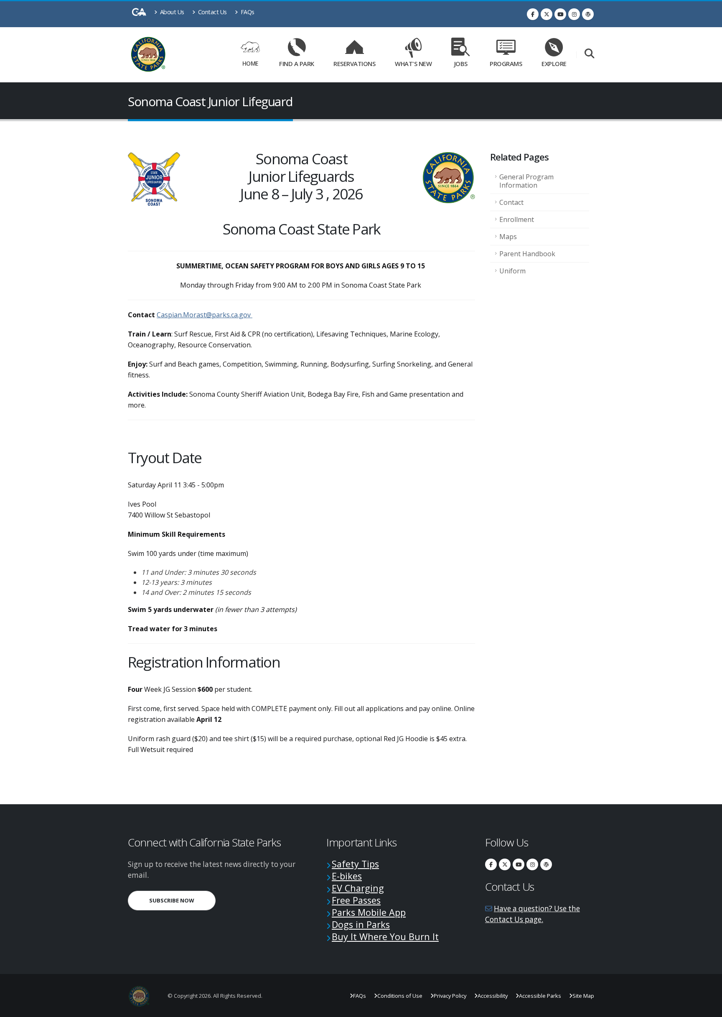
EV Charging (358, 888)
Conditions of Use (399, 995)
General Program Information (526, 181)
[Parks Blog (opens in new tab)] (588, 14)
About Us (171, 12)
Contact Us (211, 12)
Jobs (461, 63)
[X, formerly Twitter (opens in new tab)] (546, 14)
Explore (554, 63)
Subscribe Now (182, 900)
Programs (506, 63)
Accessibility (493, 995)
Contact (511, 202)
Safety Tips (355, 864)
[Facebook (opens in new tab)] (533, 14)
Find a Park (296, 63)
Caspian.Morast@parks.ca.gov (204, 314)
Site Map (583, 995)
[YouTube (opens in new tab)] (560, 14)
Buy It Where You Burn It (385, 936)
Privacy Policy (450, 995)
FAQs (246, 12)
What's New (413, 63)
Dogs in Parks (361, 924)
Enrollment (516, 219)
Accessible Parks (540, 995)
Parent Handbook (527, 253)
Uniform (512, 270)
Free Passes (356, 900)
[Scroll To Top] (707, 1007)
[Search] (589, 54)
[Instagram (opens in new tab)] (574, 14)
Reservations (357, 62)
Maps (508, 236)
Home (250, 63)
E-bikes (347, 876)
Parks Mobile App (369, 912)
